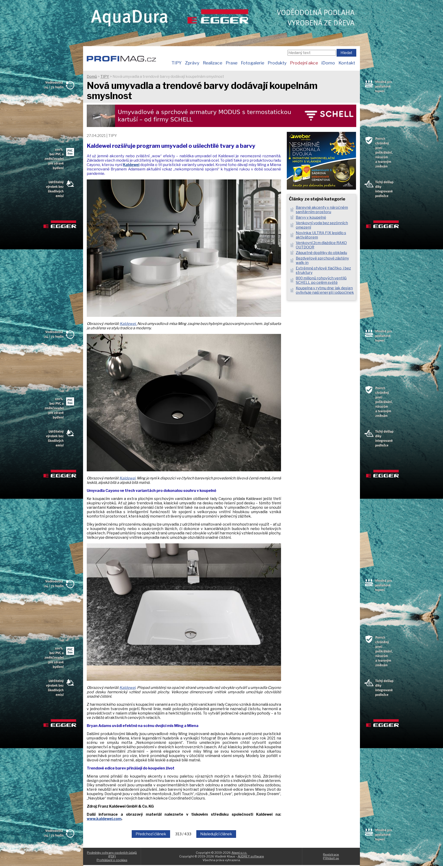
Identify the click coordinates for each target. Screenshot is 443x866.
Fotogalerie (252, 63)
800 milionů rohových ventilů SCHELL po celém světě (321, 280)
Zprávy (192, 63)
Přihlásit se (331, 858)
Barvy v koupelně (311, 217)
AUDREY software (251, 856)
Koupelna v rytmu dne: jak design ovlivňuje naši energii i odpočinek (325, 290)
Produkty (277, 63)
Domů (92, 76)
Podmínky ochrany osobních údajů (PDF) (112, 854)
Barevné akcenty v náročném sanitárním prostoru (322, 209)
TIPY (176, 63)
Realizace (212, 63)
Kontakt (346, 63)
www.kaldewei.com (104, 819)
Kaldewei (127, 478)
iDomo (328, 63)
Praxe (231, 63)
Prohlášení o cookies (112, 860)
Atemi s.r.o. (239, 852)
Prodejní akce (304, 63)
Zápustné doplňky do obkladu (321, 253)
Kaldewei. (128, 323)
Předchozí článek (151, 834)
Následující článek (216, 834)
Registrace (331, 854)
